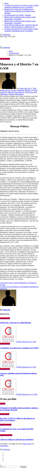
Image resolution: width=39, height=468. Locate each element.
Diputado (21, 90)
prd (36, 92)
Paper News (27, 444)
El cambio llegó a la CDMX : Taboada (17, 15)
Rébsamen (4, 94)
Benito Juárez (4, 414)
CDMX (2, 404)
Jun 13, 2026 (32, 394)
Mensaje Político (5, 425)
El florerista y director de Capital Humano (15, 323)
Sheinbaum (20, 94)
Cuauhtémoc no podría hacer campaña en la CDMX (19, 348)
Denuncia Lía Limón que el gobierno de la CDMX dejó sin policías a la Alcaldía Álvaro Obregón (19, 11)
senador (12, 94)
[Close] (1, 465)
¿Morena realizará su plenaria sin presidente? (17, 439)
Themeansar (4, 446)
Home (6, 3)
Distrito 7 (28, 90)
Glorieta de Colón (6, 435)
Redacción (23, 88)
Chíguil (13, 90)
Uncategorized (5, 59)
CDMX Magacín (22, 342)
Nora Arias (29, 92)
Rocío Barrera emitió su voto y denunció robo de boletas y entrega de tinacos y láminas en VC (21, 26)
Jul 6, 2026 (32, 367)
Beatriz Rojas (5, 90)
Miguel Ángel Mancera (16, 92)
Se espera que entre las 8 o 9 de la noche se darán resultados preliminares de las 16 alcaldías (21, 6)
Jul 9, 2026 (32, 342)
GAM (35, 90)
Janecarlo (4, 92)
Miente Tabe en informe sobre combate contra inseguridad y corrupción (20, 18)
